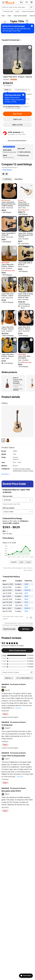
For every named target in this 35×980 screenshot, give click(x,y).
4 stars (3, 658)
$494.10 (27, 608)
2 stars (3, 664)
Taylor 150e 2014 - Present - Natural (17, 77)
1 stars (3, 667)
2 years (28, 562)
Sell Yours (25, 629)
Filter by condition (8, 508)
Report (5, 714)
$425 (26, 587)
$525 (26, 602)
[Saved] (26, 2)
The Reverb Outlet (8, 11)
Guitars (17, 11)
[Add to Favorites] (27, 21)
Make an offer (17, 125)
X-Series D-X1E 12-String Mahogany (17, 381)
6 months (14, 562)
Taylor (15, 451)
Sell (21, 2)
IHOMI (10, 132)
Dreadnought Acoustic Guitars (23, 471)
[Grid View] (3, 173)
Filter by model (7, 496)
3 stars (3, 661)
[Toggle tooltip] (20, 40)
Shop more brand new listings (17, 140)
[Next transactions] (30, 617)
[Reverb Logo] (10, 2)
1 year (21, 562)
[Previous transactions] (27, 617)
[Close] (23, 95)
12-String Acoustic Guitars (21, 469)
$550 (26, 599)
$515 (26, 593)
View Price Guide (9, 629)
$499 (26, 584)
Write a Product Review (17, 650)
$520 (26, 611)
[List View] (6, 173)
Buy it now (17, 114)
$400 (26, 605)
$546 (26, 596)
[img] (16, 132)
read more (18, 708)
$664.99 (27, 590)
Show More (5, 474)
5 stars (3, 655)
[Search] (31, 7)
